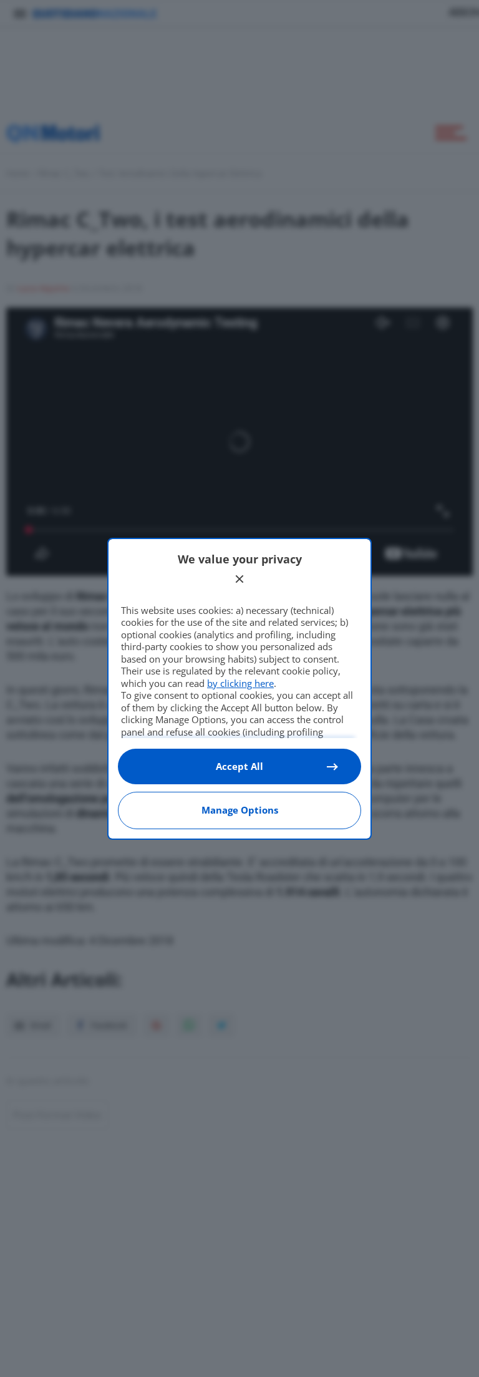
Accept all (239, 766)
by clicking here (240, 683)
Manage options (239, 810)
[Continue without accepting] (239, 579)
